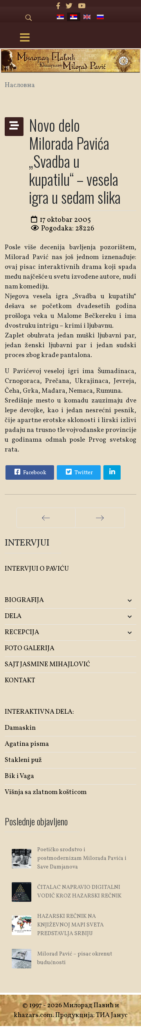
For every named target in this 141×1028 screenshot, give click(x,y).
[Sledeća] (100, 518)
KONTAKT (20, 680)
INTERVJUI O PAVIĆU (37, 568)
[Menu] (24, 38)
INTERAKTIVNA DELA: (39, 711)
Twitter (83, 473)
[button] (114, 601)
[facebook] (58, 6)
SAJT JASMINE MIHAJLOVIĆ (47, 664)
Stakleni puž (23, 760)
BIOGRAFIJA (24, 600)
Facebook (34, 473)
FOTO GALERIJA (29, 648)
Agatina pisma (27, 744)
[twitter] (69, 6)
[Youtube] (81, 6)
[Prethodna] (46, 518)
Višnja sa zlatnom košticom (46, 792)
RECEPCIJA (22, 632)
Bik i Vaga (19, 776)
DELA (13, 616)
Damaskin (20, 727)
